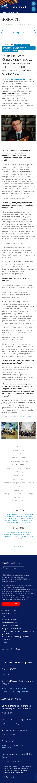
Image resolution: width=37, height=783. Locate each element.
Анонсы (18, 454)
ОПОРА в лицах (18, 472)
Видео (18, 486)
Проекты (4, 643)
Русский (5, 563)
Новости (9, 24)
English (12, 563)
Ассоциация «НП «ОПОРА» (10, 613)
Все (18, 447)
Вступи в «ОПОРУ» (11, 604)
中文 (19, 563)
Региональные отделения (13, 688)
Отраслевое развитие (22, 24)
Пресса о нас (19, 475)
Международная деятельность (18, 468)
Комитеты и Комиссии (8, 619)
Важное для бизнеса (18, 457)
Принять (9, 777)
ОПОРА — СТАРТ (18, 501)
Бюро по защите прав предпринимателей (18, 483)
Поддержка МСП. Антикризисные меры (18, 494)
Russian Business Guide (18, 79)
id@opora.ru (6, 674)
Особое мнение (18, 479)
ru (33, 9)
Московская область (10, 51)
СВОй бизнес (19, 497)
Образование (5, 640)
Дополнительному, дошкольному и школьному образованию (15, 48)
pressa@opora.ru (6, 747)
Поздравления (18, 490)
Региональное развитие (18, 461)
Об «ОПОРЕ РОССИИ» (9, 610)
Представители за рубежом (14, 691)
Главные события (18, 450)
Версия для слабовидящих (11, 12)
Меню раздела (19, 32)
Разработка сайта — (10, 649)
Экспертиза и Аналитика (9, 626)
